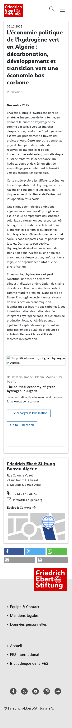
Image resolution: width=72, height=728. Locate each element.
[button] (14, 551)
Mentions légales (24, 615)
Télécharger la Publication (30, 413)
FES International (24, 654)
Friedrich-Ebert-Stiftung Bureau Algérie (31, 466)
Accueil (16, 645)
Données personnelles (28, 624)
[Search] (52, 9)
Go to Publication (22, 424)
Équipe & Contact (19, 507)
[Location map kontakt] (36, 526)
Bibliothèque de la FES (29, 663)
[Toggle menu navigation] (62, 9)
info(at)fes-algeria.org (27, 500)
